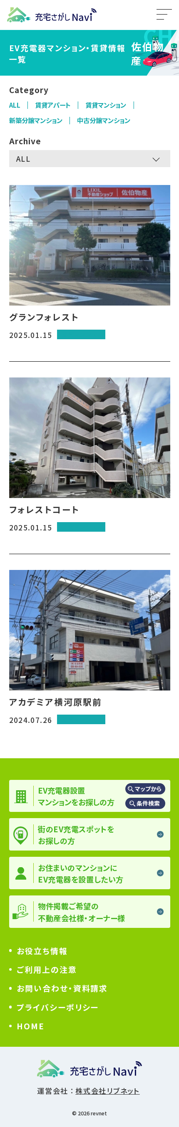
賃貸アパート (52, 104)
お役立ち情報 (42, 950)
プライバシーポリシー (58, 1007)
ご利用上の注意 (47, 969)
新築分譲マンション (35, 120)
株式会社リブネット (107, 1090)
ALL (14, 104)
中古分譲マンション (103, 120)
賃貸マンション (105, 104)
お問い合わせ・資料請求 (62, 988)
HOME (31, 1025)
